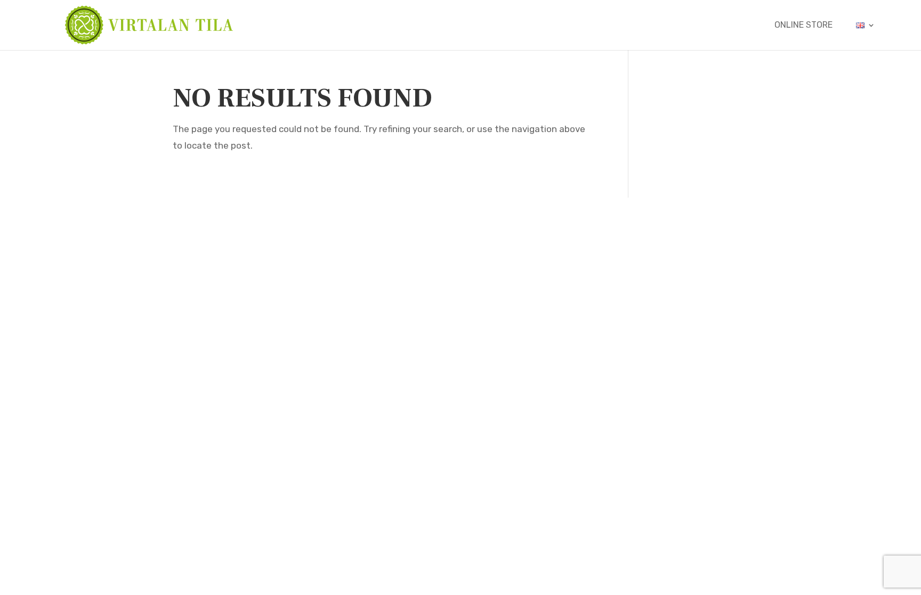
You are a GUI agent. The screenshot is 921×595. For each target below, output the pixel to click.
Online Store (803, 25)
